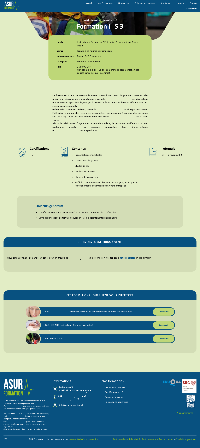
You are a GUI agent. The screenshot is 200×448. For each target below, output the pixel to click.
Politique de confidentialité (127, 439)
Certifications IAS (114, 392)
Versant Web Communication (83, 439)
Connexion (192, 8)
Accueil (88, 3)
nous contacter (127, 258)
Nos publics (123, 3)
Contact (193, 3)
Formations (96, 20)
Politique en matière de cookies (157, 439)
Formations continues (116, 402)
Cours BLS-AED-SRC (115, 387)
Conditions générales (185, 439)
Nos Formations (105, 3)
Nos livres (165, 3)
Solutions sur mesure (145, 3)
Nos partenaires (185, 413)
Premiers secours (114, 397)
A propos (180, 3)
